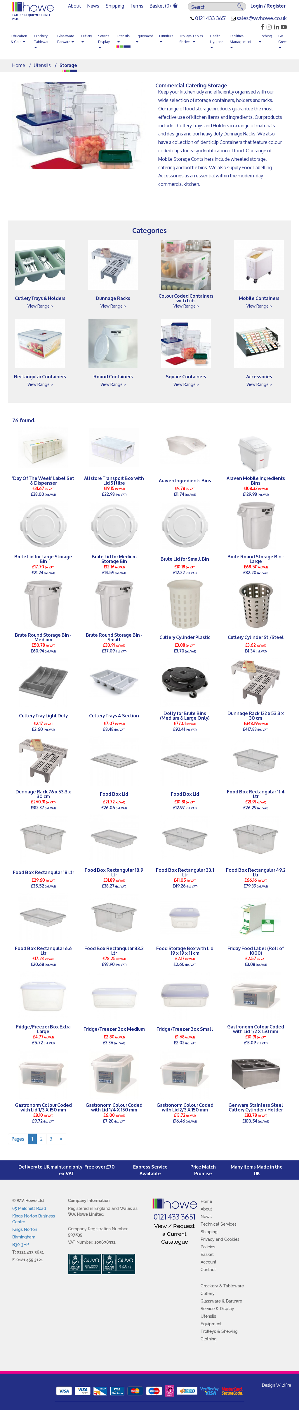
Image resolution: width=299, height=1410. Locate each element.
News (93, 5)
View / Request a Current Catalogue (174, 1234)
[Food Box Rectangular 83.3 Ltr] (114, 917)
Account (208, 1262)
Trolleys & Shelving (219, 1331)
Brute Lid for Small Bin (185, 558)
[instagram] (268, 27)
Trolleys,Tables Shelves (191, 38)
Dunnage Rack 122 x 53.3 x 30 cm (255, 715)
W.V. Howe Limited (86, 1214)
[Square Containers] (186, 343)
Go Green (283, 38)
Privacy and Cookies (220, 1239)
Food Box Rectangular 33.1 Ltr (185, 872)
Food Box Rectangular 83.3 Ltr (114, 950)
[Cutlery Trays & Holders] (40, 265)
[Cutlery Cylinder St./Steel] (256, 604)
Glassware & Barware (221, 1301)
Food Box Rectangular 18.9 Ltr (114, 872)
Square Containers (186, 376)
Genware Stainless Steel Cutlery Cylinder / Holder (255, 1107)
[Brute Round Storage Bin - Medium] (43, 604)
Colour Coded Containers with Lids (186, 298)
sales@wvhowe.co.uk (262, 18)
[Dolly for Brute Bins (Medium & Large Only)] (185, 682)
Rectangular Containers (40, 376)
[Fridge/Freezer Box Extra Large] (43, 996)
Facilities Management (240, 38)
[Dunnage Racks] (113, 265)
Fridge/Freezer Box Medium (114, 1028)
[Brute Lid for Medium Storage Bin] (114, 525)
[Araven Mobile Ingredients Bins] (256, 447)
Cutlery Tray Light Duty (43, 715)
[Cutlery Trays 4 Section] (114, 682)
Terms (137, 5)
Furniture (166, 36)
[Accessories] (259, 343)
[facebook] (260, 27)
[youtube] (283, 27)
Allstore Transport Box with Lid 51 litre (114, 480)
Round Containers (113, 376)
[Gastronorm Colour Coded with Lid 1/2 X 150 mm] (256, 996)
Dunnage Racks (113, 297)
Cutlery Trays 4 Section (114, 715)
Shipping (115, 5)
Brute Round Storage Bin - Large (255, 558)
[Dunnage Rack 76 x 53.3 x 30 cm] (43, 761)
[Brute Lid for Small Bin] (185, 525)
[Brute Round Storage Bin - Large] (256, 525)
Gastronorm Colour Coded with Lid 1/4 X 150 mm (114, 1107)
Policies (208, 1247)
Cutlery (86, 36)
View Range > (40, 306)
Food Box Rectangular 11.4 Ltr (256, 793)
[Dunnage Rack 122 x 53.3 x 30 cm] (256, 682)
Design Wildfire (276, 1385)
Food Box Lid (114, 793)
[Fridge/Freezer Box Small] (185, 996)
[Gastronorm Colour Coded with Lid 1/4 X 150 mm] (114, 1074)
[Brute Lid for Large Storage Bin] (43, 525)
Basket (207, 1254)
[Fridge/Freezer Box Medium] (114, 996)
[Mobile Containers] (259, 265)
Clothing (265, 36)
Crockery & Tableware (222, 1286)
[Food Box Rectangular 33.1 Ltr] (185, 839)
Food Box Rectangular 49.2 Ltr (256, 872)
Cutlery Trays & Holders (40, 297)
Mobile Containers (259, 297)
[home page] (174, 1204)
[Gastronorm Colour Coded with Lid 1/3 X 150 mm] (43, 1074)
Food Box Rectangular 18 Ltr (43, 872)
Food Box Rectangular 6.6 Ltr (43, 950)
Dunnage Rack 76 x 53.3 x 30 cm (43, 793)
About (74, 5)
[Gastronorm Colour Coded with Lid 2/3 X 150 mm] (185, 1074)
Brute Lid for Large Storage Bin (43, 558)
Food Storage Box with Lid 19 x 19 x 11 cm (184, 950)
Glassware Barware (65, 38)
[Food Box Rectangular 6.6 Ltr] (43, 917)
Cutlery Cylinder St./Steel (256, 636)
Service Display (104, 38)
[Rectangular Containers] (40, 343)
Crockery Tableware (42, 38)
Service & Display (217, 1308)
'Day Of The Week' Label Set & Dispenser (43, 480)
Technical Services (219, 1224)
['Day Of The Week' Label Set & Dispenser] (43, 447)
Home (18, 65)
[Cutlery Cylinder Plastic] (185, 604)
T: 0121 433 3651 (28, 1252)
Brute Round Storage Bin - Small (114, 637)
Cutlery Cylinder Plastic (184, 636)
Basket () (161, 5)
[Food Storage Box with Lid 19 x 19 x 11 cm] (185, 917)
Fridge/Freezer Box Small (185, 1028)
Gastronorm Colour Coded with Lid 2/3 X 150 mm (185, 1107)
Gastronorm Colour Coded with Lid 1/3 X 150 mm (43, 1107)
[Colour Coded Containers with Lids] (186, 265)
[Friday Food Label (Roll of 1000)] (256, 917)
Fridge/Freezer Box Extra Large (43, 1028)
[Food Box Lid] (114, 761)
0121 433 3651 (211, 18)
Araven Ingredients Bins (185, 480)
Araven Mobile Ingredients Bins (256, 480)
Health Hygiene (216, 38)
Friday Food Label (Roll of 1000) (255, 950)
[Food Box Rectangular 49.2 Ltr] (256, 839)
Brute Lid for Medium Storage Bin (114, 558)
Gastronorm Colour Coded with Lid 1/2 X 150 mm (255, 1028)
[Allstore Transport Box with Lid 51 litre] (114, 447)
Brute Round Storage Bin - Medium (43, 637)
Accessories (259, 376)
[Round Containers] (113, 343)
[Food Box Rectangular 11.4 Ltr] (256, 761)
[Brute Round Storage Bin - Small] (114, 604)
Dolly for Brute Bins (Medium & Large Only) (185, 715)
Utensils (123, 36)
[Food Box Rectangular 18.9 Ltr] (114, 839)
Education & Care (19, 38)
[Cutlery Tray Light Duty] (43, 682)
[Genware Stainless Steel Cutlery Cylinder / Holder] (256, 1074)
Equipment (144, 36)
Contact (208, 1269)
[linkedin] (275, 27)
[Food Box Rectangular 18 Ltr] (43, 839)
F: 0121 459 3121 (27, 1259)
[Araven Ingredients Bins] (185, 447)
